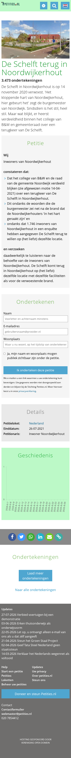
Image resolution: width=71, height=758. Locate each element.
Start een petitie (12, 671)
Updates (37, 667)
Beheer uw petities (13, 684)
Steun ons (38, 680)
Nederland (36, 423)
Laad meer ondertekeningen (35, 575)
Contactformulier (12, 709)
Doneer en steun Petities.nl (35, 694)
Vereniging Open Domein (35, 742)
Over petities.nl (42, 675)
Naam (7, 313)
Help (4, 667)
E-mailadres (11, 326)
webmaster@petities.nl (16, 714)
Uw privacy (39, 671)
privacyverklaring (27, 391)
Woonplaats (11, 339)
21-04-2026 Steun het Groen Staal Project (29, 641)
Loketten (7, 680)
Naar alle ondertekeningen (35, 590)
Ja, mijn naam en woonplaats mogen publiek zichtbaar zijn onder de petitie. (33, 356)
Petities (6, 675)
